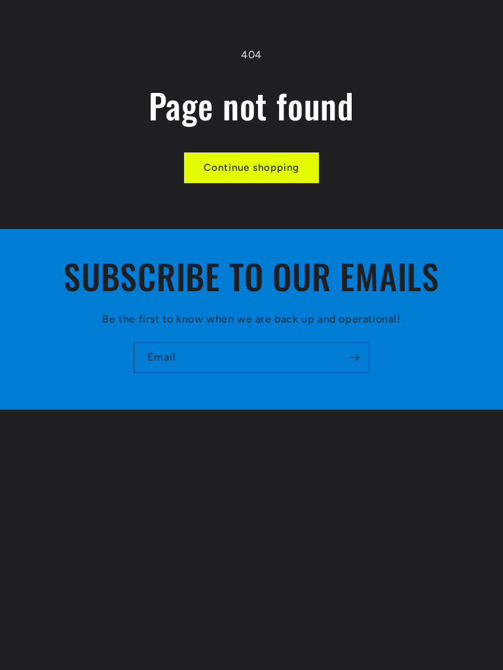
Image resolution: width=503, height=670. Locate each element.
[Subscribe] (354, 357)
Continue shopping (251, 167)
